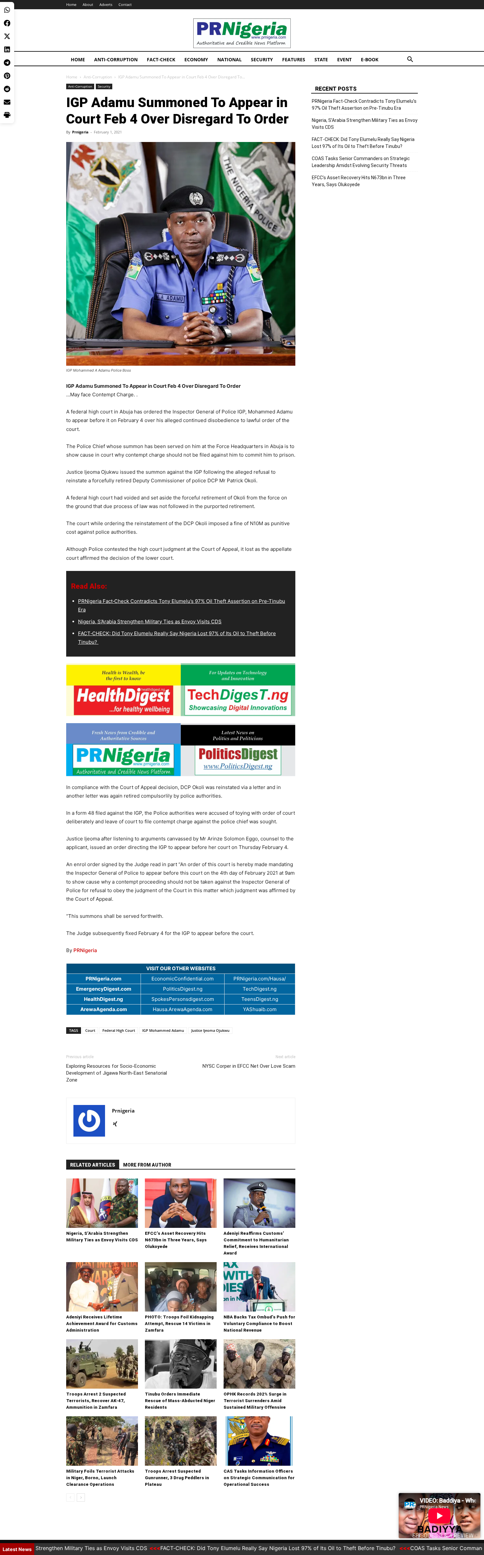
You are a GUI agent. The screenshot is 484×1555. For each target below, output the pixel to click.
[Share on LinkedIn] (7, 49)
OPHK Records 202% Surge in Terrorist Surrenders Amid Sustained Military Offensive (255, 1401)
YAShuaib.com (260, 1009)
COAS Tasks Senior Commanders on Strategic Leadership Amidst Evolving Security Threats (361, 162)
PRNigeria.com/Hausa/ (259, 978)
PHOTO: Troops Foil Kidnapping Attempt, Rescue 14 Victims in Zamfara (179, 1324)
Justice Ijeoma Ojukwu (210, 1030)
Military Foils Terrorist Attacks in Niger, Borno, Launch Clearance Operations (100, 1478)
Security (262, 59)
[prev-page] (70, 1497)
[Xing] (117, 1124)
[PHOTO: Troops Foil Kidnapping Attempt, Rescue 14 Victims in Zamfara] (181, 1287)
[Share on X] (7, 36)
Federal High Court (118, 1030)
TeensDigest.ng (259, 999)
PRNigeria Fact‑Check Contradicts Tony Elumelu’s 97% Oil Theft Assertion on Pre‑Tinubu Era (364, 105)
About (88, 4)
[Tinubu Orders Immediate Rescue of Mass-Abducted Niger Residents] (181, 1364)
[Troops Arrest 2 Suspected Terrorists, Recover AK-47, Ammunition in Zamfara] (102, 1364)
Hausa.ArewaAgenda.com (182, 1009)
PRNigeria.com (103, 978)
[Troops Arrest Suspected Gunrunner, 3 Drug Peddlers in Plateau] (181, 1441)
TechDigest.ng (260, 989)
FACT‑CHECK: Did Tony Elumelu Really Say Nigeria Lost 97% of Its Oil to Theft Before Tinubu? (363, 143)
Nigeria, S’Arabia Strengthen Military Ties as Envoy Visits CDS (150, 621)
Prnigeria (80, 131)
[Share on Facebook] (7, 23)
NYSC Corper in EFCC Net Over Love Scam (248, 1066)
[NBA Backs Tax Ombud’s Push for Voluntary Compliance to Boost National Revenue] (259, 1287)
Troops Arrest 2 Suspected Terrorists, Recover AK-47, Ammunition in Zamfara (96, 1401)
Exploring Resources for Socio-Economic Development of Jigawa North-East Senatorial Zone (116, 1073)
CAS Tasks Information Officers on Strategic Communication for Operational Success (259, 1478)
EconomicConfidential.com (182, 978)
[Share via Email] (7, 102)
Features (293, 59)
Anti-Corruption (116, 59)
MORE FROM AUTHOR (147, 1165)
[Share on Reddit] (7, 89)
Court (90, 1030)
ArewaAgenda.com (103, 1009)
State (321, 59)
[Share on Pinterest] (7, 76)
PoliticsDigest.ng (182, 989)
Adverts (105, 4)
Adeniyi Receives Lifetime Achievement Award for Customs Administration (102, 1324)
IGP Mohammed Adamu (163, 1030)
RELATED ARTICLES (92, 1165)
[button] (410, 60)
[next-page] (81, 1497)
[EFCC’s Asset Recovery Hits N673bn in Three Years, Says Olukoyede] (181, 1203)
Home (71, 4)
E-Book (369, 59)
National (229, 59)
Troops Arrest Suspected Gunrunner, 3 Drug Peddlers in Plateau (177, 1478)
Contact (125, 4)
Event (344, 59)
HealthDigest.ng (103, 999)
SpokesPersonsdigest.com (182, 999)
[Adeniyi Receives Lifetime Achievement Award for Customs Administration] (102, 1287)
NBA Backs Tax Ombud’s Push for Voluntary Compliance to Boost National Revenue (259, 1324)
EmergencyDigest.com (103, 989)
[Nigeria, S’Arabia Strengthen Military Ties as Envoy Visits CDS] (102, 1203)
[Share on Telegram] (7, 62)
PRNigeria (85, 950)
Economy (196, 59)
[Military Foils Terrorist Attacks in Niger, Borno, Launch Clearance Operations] (102, 1441)
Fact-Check (161, 59)
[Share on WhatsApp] (7, 10)
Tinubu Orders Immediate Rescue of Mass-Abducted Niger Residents (180, 1401)
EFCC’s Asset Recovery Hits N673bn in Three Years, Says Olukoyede (176, 1240)
